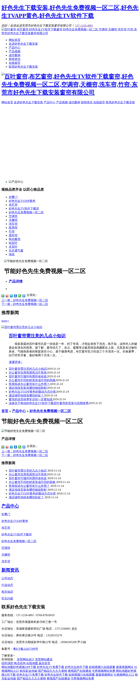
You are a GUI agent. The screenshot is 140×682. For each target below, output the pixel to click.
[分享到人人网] (15, 295)
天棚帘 (13, 220)
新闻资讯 (14, 59)
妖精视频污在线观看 (102, 667)
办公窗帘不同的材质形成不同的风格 (32, 380)
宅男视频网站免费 (104, 670)
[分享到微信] (19, 295)
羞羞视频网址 (124, 667)
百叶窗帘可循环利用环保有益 (28, 376)
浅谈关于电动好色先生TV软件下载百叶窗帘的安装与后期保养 (49, 403)
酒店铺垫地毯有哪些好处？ (26, 395)
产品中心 (14, 47)
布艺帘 (13, 204)
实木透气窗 (16, 250)
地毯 (12, 254)
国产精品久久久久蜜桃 (52, 670)
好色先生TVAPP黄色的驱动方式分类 (32, 391)
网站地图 (7, 667)
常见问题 (7, 598)
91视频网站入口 (124, 674)
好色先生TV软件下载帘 (24, 208)
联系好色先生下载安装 (23, 66)
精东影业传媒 (28, 670)
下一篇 (24, 304)
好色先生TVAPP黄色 (22, 200)
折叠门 (13, 197)
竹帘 (12, 231)
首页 (4, 411)
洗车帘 (13, 223)
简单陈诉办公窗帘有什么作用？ (29, 485)
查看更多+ (15, 362)
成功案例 (14, 55)
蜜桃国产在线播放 (79, 670)
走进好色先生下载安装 (23, 43)
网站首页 (14, 39)
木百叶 (13, 246)
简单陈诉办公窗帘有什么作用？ (29, 384)
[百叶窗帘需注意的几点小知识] (21, 327)
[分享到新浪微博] (7, 295)
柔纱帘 (13, 235)
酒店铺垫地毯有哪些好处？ (26, 497)
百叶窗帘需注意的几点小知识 (37, 335)
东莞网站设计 (25, 659)
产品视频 (14, 51)
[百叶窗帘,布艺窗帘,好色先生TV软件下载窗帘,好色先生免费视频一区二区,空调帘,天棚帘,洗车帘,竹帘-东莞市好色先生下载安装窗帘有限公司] (70, 33)
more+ (5, 320)
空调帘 (13, 216)
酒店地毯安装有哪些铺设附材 (28, 387)
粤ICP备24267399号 (25, 648)
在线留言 (14, 62)
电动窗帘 (14, 239)
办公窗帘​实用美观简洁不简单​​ (28, 372)
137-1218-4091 (84, 25)
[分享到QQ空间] (3, 295)
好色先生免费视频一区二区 (26, 212)
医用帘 (13, 227)
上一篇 (24, 300)
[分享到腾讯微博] (11, 295)
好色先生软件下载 (76, 667)
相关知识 (7, 591)
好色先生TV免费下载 (50, 667)
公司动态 (7, 578)
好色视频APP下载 (24, 667)
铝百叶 (13, 242)
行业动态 (7, 585)
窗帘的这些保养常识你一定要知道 (30, 399)
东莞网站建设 (43, 659)
